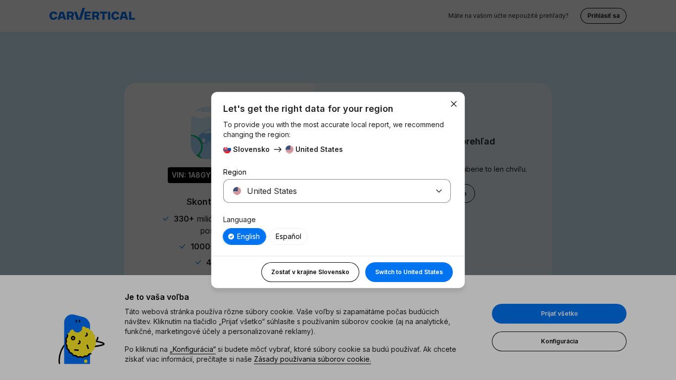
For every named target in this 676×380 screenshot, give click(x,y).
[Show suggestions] (439, 191)
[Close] (454, 104)
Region (234, 172)
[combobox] (325, 191)
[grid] (337, 236)
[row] (244, 236)
